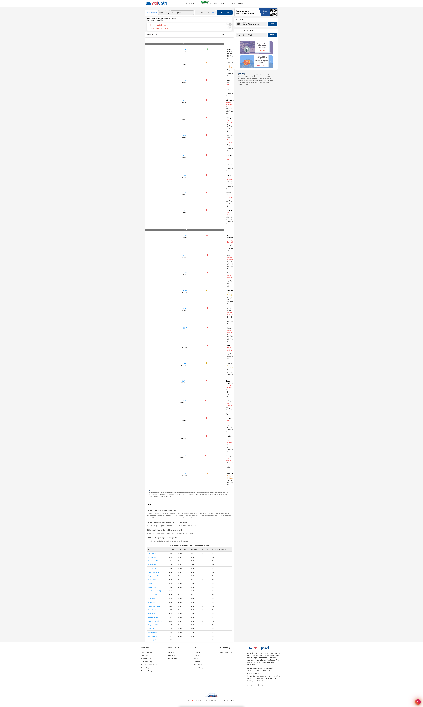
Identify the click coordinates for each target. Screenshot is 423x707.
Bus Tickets (171, 652)
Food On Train (219, 3)
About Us (197, 652)
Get (272, 24)
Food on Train (172, 658)
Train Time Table (146, 658)
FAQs (196, 658)
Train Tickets (190, 3)
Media (196, 671)
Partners (197, 662)
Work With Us (199, 668)
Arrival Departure (147, 668)
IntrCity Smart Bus (226, 652)
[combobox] (173, 12)
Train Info (230, 3)
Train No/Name (241, 22)
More (240, 3)
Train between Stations (149, 665)
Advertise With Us (200, 665)
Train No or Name (165, 10)
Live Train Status (146, 652)
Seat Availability (146, 662)
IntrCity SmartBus (204, 3)
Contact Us (198, 655)
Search (272, 35)
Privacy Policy (233, 700)
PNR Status (145, 655)
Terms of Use (222, 700)
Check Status (224, 12)
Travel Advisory (146, 671)
